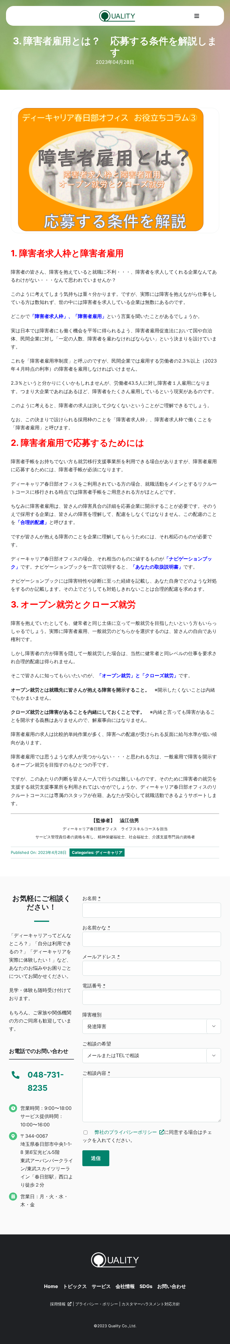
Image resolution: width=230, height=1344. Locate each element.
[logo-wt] (115, 1255)
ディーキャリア (108, 852)
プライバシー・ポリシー (96, 1304)
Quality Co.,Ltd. (122, 1326)
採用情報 (58, 1304)
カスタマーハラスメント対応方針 (151, 1304)
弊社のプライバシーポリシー (126, 1132)
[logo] (117, 13)
